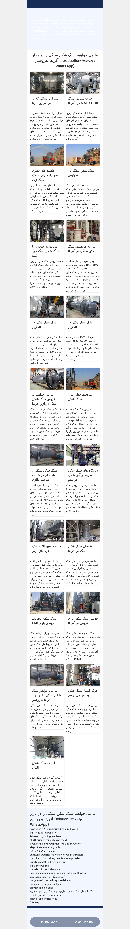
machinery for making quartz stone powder (55, 858)
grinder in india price (41, 887)
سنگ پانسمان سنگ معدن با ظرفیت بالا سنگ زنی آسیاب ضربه (62, 891)
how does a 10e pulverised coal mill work (54, 829)
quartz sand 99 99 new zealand (48, 862)
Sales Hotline (83, 922)
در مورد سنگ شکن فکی (42, 851)
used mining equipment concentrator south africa (58, 873)
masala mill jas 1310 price (45, 869)
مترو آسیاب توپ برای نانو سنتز (46, 884)
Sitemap (35, 902)
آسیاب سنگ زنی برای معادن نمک (47, 876)
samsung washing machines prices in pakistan (56, 854)
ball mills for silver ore (43, 832)
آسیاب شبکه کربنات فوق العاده (46, 895)
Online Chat (48, 922)
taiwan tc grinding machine (45, 836)
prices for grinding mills (43, 898)
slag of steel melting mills (45, 847)
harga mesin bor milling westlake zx (50, 880)
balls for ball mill (39, 865)
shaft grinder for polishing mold (48, 840)
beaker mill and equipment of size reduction (55, 843)
